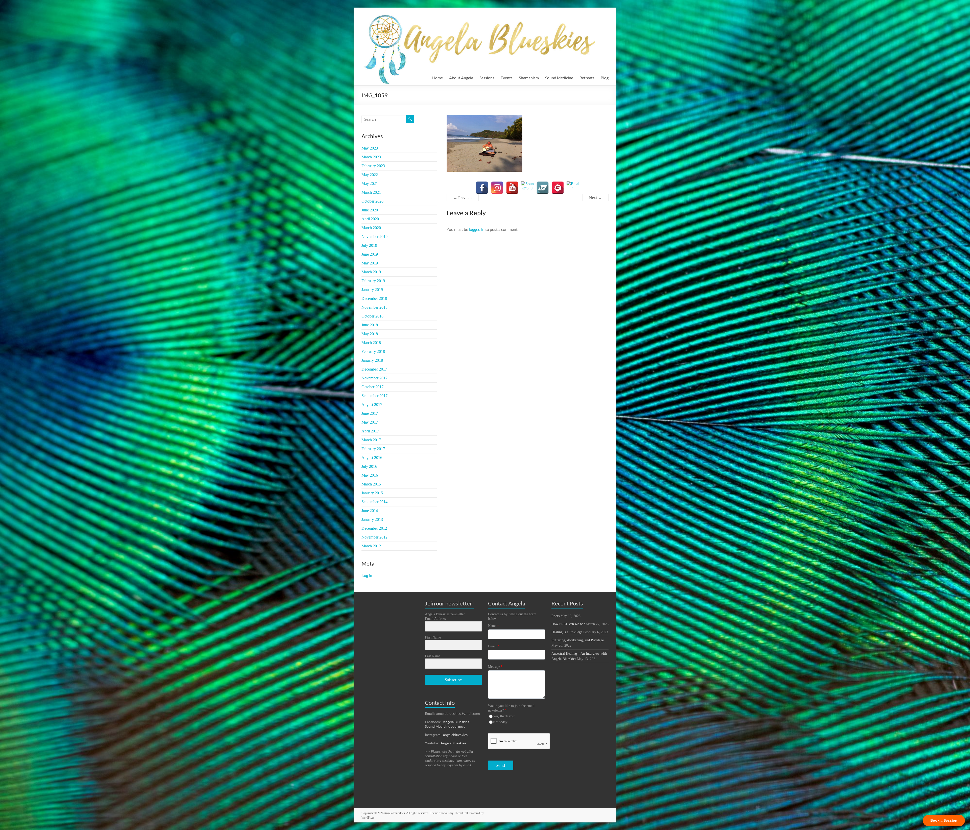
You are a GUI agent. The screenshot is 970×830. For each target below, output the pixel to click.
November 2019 (374, 236)
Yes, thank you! (504, 716)
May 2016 (369, 475)
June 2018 (369, 325)
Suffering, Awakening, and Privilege (577, 640)
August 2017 (371, 404)
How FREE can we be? (568, 624)
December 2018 (374, 298)
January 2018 (372, 360)
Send (500, 765)
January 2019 (372, 289)
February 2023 (373, 166)
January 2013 (372, 519)
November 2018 (374, 307)
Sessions (486, 77)
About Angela (461, 77)
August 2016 (371, 457)
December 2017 (374, 369)
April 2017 (370, 431)
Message (495, 667)
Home (437, 77)
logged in (476, 229)
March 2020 (371, 228)
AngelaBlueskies (453, 743)
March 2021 (371, 192)
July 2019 (369, 245)
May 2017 (369, 422)
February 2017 (373, 449)
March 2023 (371, 157)
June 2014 (369, 510)
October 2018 (372, 316)
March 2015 (371, 484)
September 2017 (374, 396)
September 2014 (374, 502)
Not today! (500, 722)
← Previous (462, 198)
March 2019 (371, 272)
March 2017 (371, 440)
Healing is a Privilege (566, 632)
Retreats (586, 77)
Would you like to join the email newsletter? (511, 708)
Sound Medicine (559, 77)
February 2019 (373, 281)
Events (507, 77)
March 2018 (371, 342)
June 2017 (369, 413)
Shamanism (529, 77)
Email (493, 646)
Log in (366, 575)
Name (493, 626)
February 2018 (373, 351)
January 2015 (372, 493)
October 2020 (372, 201)
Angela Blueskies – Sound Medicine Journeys (448, 724)
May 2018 (369, 334)
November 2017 (374, 378)
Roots (555, 616)
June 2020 (369, 210)
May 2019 (369, 263)
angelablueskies (455, 735)
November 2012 (374, 537)
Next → (595, 198)
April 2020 (370, 219)
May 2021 (369, 183)
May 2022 (369, 175)
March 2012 (371, 546)
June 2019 (369, 254)
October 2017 (372, 387)
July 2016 (369, 466)
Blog (605, 77)
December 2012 (374, 528)
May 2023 (369, 148)
